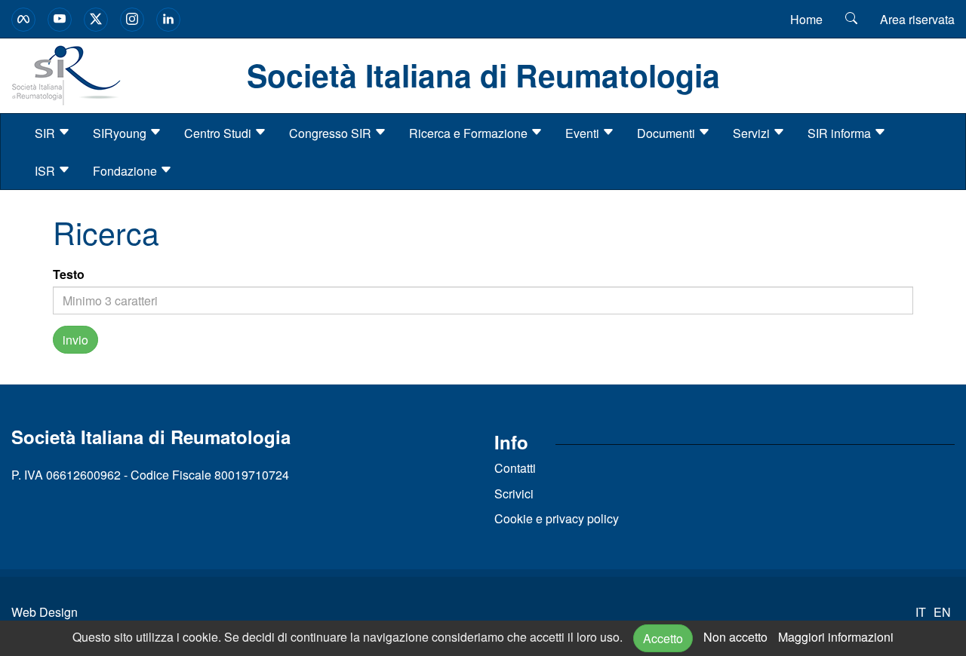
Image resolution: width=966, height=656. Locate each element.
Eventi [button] (583, 133)
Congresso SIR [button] (331, 133)
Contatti (515, 468)
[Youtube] (60, 20)
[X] (96, 20)
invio (75, 339)
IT (920, 612)
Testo (69, 274)
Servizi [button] (753, 133)
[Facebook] (23, 20)
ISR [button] (46, 170)
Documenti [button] (667, 133)
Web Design (44, 612)
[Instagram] (132, 20)
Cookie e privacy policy (556, 518)
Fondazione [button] (126, 170)
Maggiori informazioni (836, 636)
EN (942, 612)
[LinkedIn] (168, 20)
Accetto (663, 638)
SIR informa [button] (841, 133)
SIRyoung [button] (121, 133)
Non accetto (735, 636)
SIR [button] (46, 133)
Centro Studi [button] (219, 133)
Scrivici (514, 493)
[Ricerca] (851, 19)
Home (806, 19)
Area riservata (917, 19)
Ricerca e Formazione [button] (470, 133)
